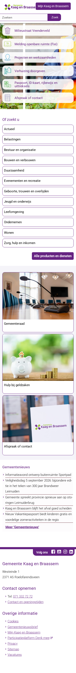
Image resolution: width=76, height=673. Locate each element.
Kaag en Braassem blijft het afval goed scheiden (38, 508)
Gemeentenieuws (16, 467)
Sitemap (13, 649)
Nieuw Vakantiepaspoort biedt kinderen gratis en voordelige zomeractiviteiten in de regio (38, 516)
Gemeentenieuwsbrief (23, 627)
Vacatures (15, 655)
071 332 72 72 (23, 596)
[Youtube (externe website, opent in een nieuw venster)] (59, 551)
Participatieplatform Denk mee (28, 638)
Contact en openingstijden (25, 602)
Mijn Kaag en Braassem (53, 6)
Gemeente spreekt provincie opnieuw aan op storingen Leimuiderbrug (38, 500)
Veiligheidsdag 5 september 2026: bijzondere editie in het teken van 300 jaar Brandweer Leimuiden (38, 486)
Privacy (13, 643)
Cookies (13, 621)
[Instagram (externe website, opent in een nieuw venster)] (65, 551)
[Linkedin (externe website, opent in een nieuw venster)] (71, 551)
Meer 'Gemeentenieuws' (22, 527)
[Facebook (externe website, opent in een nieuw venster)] (53, 551)
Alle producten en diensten (53, 256)
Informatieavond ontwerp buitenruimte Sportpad (38, 475)
